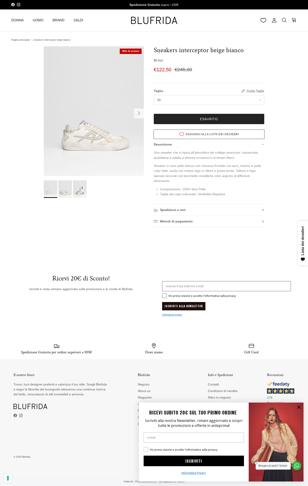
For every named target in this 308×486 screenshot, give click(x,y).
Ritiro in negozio (219, 397)
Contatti (213, 384)
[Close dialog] (299, 407)
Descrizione (163, 144)
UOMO (38, 20)
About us (144, 391)
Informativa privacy (172, 314)
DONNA (17, 20)
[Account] (273, 20)
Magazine (145, 397)
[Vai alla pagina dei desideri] (263, 20)
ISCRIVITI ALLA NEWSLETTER (184, 306)
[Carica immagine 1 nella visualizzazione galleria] (94, 111)
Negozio (143, 384)
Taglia (158, 91)
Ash (160, 60)
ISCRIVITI (193, 461)
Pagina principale (20, 40)
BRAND (58, 20)
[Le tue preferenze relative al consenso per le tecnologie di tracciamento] (8, 478)
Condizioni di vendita (222, 391)
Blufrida (26, 456)
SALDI (78, 20)
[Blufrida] (154, 20)
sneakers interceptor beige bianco (52, 40)
